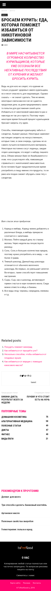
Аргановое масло (10, 513)
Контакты (37, 583)
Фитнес (5, 434)
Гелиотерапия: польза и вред (16, 529)
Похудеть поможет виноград (18, 347)
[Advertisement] (25, 200)
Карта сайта (15, 583)
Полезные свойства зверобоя (17, 521)
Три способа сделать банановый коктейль (24, 505)
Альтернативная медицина (16, 421)
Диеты (4, 15)
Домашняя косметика (14, 417)
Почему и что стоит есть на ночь (38, 398)
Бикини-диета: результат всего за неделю (12, 399)
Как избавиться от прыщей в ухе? (20, 350)
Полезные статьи (11, 425)
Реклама (26, 583)
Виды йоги (7, 438)
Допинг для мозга (11, 496)
